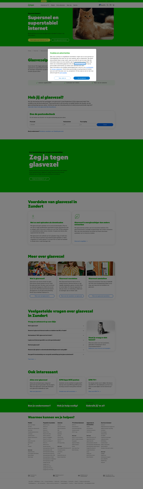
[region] (72, 65)
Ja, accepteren (82, 78)
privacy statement (57, 69)
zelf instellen (63, 72)
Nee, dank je (62, 78)
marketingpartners (80, 64)
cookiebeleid (89, 67)
